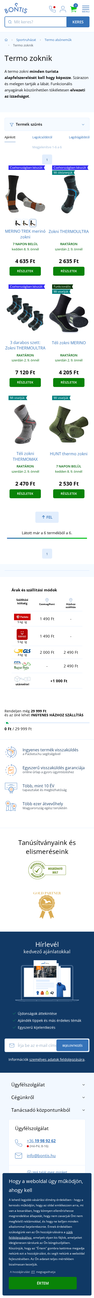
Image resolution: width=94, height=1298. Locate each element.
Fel (48, 517)
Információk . (47, 1059)
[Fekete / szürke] (32, 223)
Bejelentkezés (72, 1045)
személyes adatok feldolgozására (56, 1059)
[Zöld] (25, 223)
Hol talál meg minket (50, 1172)
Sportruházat (26, 40)
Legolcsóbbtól (42, 137)
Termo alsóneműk (58, 40)
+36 (41, 1141)
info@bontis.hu (41, 1155)
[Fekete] (17, 223)
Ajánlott (10, 137)
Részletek (25, 271)
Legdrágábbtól (79, 137)
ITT (33, 1272)
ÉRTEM (43, 1283)
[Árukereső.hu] (47, 869)
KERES (77, 21)
